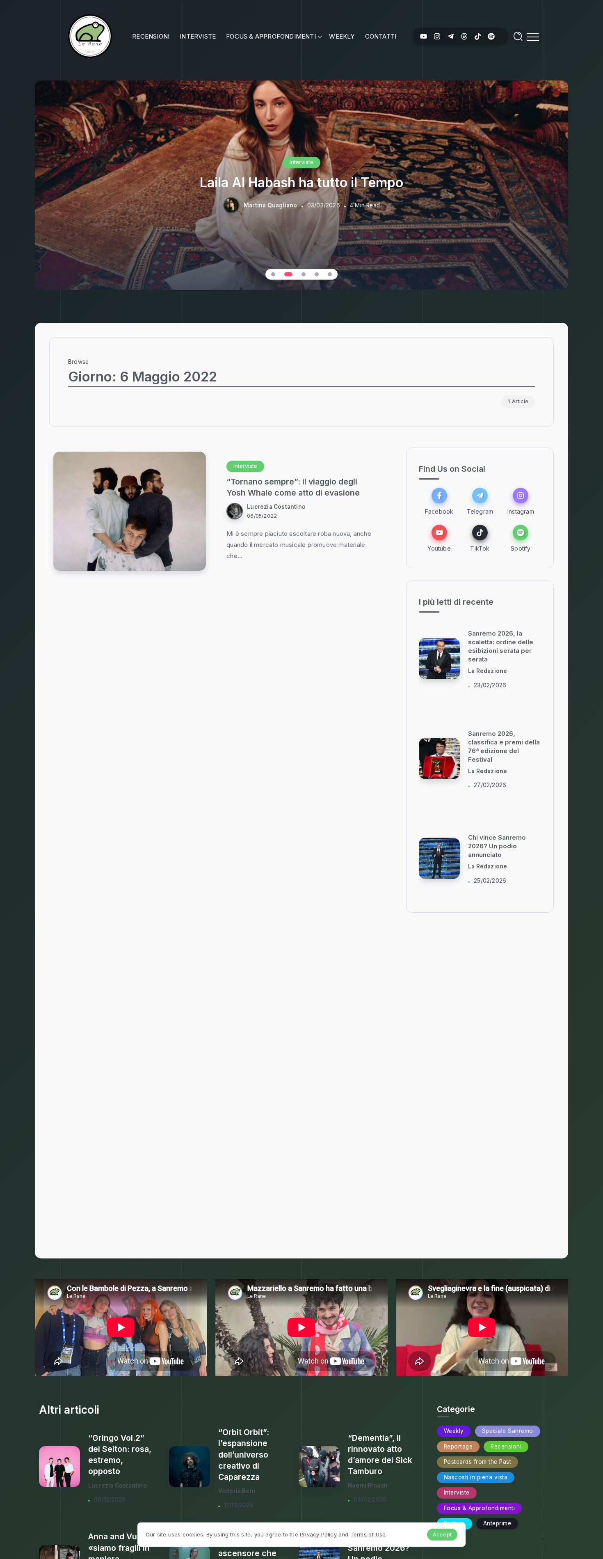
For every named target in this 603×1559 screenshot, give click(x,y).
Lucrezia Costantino (276, 506)
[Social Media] (423, 36)
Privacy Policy (318, 1534)
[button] (273, 274)
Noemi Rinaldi (368, 1485)
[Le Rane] (90, 35)
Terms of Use (368, 1534)
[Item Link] (129, 511)
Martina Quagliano (270, 205)
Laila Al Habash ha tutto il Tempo (301, 182)
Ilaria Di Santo (488, 671)
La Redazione (487, 771)
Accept (442, 1534)
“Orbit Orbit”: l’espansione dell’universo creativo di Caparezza (243, 1454)
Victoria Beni (237, 1491)
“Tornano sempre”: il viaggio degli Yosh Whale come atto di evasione (293, 487)
